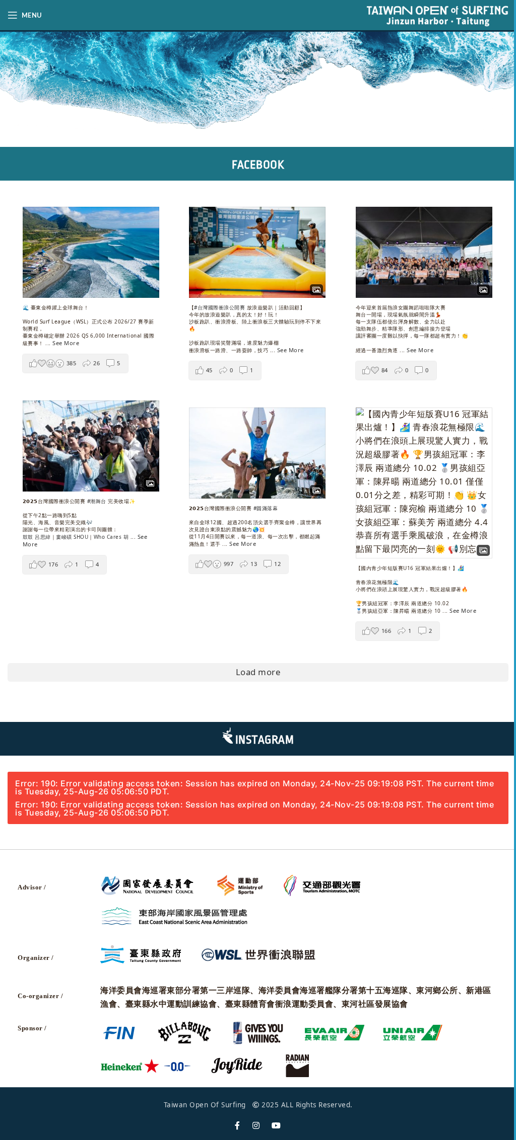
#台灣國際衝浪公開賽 (219, 307)
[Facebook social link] (237, 1125)
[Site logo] (437, 14)
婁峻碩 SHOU (72, 536)
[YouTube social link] (276, 1125)
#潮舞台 (96, 501)
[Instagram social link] (256, 1125)
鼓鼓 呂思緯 (37, 536)
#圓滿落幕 (265, 508)
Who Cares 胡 (111, 536)
